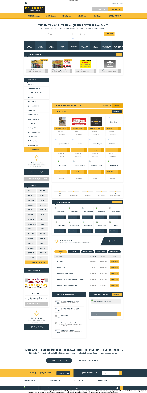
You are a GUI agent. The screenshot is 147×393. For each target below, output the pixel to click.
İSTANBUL (31, 219)
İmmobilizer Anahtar (35, 93)
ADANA (30, 190)
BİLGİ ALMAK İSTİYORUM (88, 361)
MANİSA (42, 233)
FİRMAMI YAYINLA (64, 373)
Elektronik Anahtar (34, 88)
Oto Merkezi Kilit (33, 119)
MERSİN (42, 238)
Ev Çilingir (32, 127)
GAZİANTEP (31, 214)
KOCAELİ (30, 229)
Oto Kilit (31, 110)
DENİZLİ (30, 205)
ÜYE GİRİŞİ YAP (116, 9)
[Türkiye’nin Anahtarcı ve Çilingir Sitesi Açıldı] (106, 301)
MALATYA (31, 233)
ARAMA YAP (110, 34)
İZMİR (42, 219)
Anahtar (31, 84)
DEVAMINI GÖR (118, 105)
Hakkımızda (115, 3)
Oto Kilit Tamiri (33, 114)
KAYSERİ (42, 224)
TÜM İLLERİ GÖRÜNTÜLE (38, 262)
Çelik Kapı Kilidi (33, 106)
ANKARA (42, 190)
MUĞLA (30, 243)
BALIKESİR (31, 200)
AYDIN (42, 195)
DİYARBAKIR (43, 205)
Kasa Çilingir (33, 145)
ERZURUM (31, 210)
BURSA (42, 200)
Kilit (30, 97)
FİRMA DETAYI (114, 261)
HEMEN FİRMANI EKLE (59, 361)
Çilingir (31, 123)
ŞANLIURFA (31, 253)
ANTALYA (30, 195)
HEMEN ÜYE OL (101, 9)
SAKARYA (30, 248)
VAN (41, 257)
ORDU (41, 243)
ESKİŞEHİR (43, 210)
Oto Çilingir (32, 141)
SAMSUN (42, 248)
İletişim (121, 3)
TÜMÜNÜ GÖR (116, 111)
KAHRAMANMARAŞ (32, 224)
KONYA (42, 229)
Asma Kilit (32, 101)
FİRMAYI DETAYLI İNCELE (34, 303)
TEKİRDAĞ (43, 253)
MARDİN (30, 238)
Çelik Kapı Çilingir (34, 132)
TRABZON (31, 257)
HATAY (42, 214)
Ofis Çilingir (32, 136)
